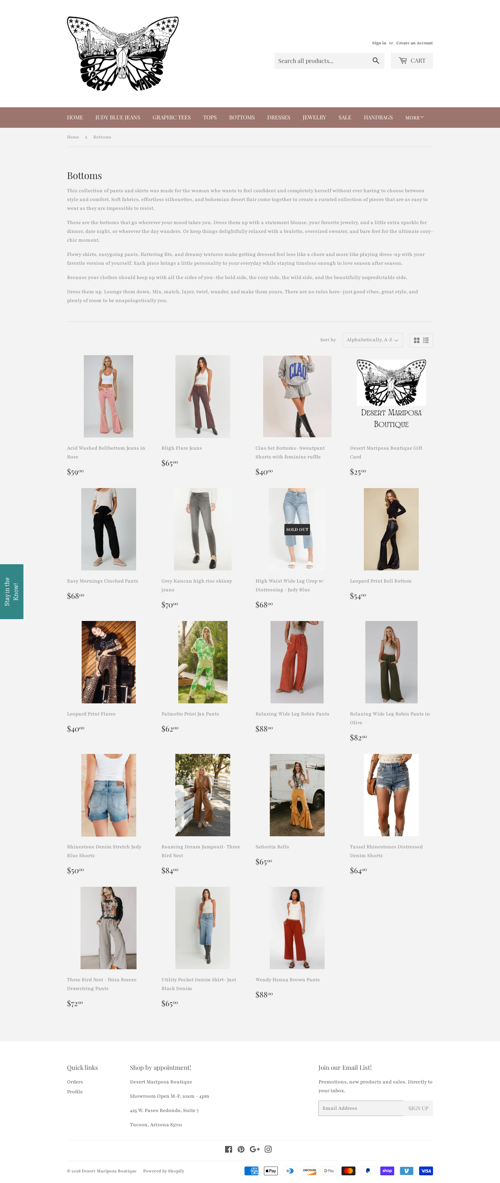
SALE (345, 117)
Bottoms (242, 117)
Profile (75, 1092)
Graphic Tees (172, 117)
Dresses (278, 117)
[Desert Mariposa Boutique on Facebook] (228, 1150)
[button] (11, 591)
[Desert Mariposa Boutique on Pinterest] (241, 1150)
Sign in (379, 43)
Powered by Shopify (163, 1171)
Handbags (378, 117)
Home (75, 117)
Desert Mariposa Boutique (109, 1171)
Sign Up (418, 1108)
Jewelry (314, 117)
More (412, 118)
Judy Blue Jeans (118, 117)
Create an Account (414, 43)
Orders (75, 1082)
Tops (210, 117)
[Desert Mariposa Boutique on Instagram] (268, 1150)
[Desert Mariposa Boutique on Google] (255, 1150)
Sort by (328, 340)
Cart (417, 60)
